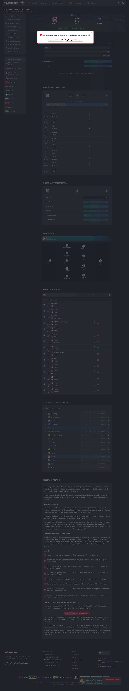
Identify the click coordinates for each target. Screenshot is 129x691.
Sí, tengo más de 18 (56, 40)
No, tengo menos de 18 (73, 40)
